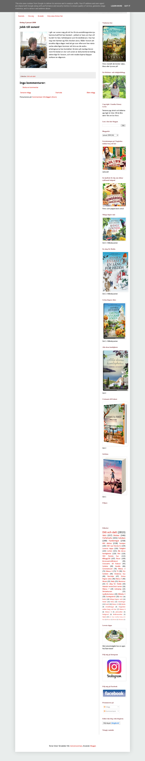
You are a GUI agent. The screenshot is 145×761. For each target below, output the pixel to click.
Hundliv (117, 566)
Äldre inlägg (91, 93)
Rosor (109, 619)
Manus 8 (108, 612)
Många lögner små (116, 599)
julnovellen (119, 612)
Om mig (31, 16)
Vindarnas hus (119, 574)
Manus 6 (122, 609)
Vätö (104, 535)
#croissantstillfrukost (110, 561)
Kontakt (41, 16)
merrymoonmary (76, 746)
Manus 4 (109, 571)
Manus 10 (115, 604)
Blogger (93, 746)
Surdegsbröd (110, 597)
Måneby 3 (121, 594)
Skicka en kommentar (30, 87)
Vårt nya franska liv (114, 546)
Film (118, 554)
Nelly (112, 581)
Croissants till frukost (111, 564)
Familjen (122, 543)
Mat (121, 597)
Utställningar (109, 607)
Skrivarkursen (107, 591)
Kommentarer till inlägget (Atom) (44, 97)
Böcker (116, 535)
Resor (118, 559)
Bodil (107, 604)
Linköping (117, 589)
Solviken (121, 538)
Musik (104, 581)
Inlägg (107, 707)
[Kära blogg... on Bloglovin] (111, 724)
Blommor (121, 581)
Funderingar (114, 541)
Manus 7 (105, 589)
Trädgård (122, 549)
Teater (104, 602)
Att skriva (107, 543)
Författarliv (107, 538)
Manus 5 (119, 579)
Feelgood (105, 614)
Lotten (109, 551)
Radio (104, 599)
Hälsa (112, 602)
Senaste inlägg (25, 93)
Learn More (116, 6)
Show (114, 619)
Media (123, 604)
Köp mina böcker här (55, 16)
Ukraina (121, 619)
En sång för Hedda (113, 584)
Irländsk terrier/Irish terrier (112, 587)
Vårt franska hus (110, 556)
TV (117, 571)
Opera (104, 617)
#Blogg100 (106, 559)
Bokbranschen (117, 614)
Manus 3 (121, 569)
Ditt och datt (31, 76)
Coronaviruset (107, 569)
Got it (127, 6)
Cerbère (105, 566)
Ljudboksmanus (108, 594)
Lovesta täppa (107, 549)
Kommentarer (110, 711)
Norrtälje (110, 576)
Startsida (21, 16)
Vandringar (121, 602)
